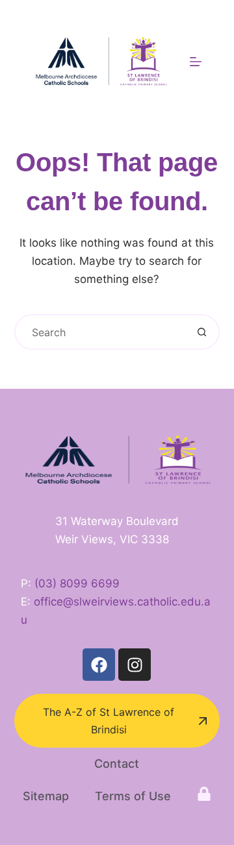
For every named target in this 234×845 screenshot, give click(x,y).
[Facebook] (99, 664)
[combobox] (101, 332)
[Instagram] (134, 664)
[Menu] (196, 61)
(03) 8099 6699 (77, 583)
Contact (116, 763)
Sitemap (46, 796)
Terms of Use (133, 796)
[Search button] (201, 332)
